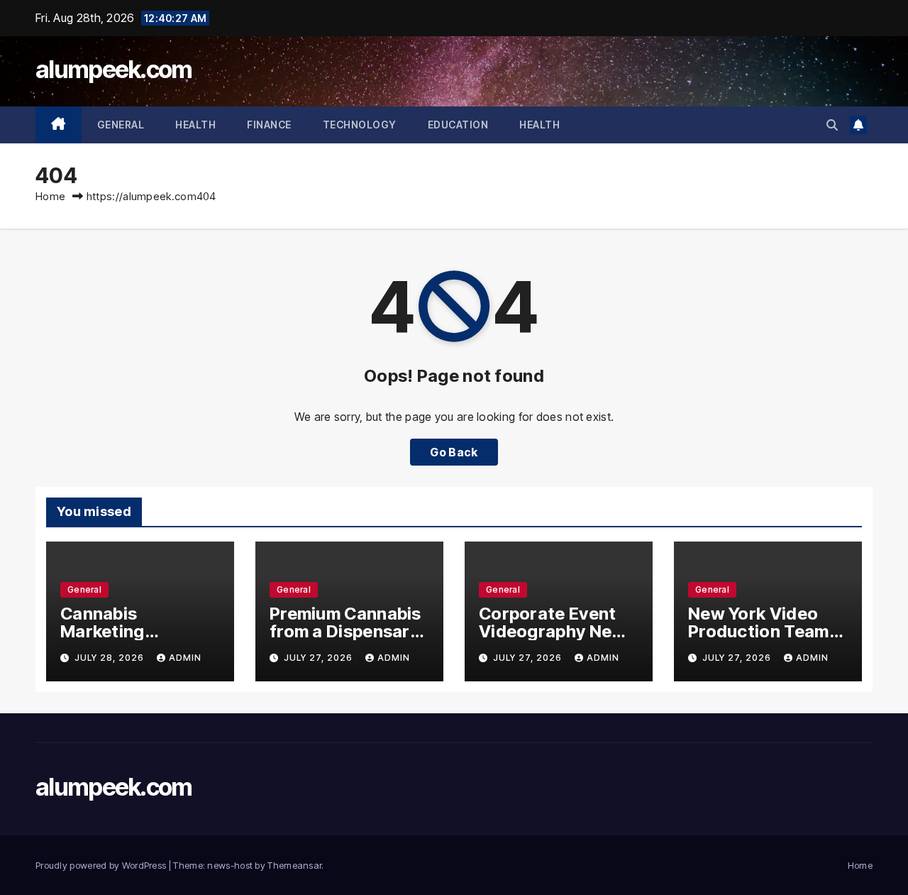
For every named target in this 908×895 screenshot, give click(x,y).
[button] (832, 125)
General (121, 125)
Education (458, 125)
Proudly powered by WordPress (102, 865)
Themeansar (294, 865)
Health (195, 125)
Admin (185, 657)
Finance (269, 125)
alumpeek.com (113, 69)
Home (50, 196)
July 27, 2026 (319, 657)
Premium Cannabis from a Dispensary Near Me (345, 631)
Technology (360, 125)
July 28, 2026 (110, 657)
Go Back (453, 452)
